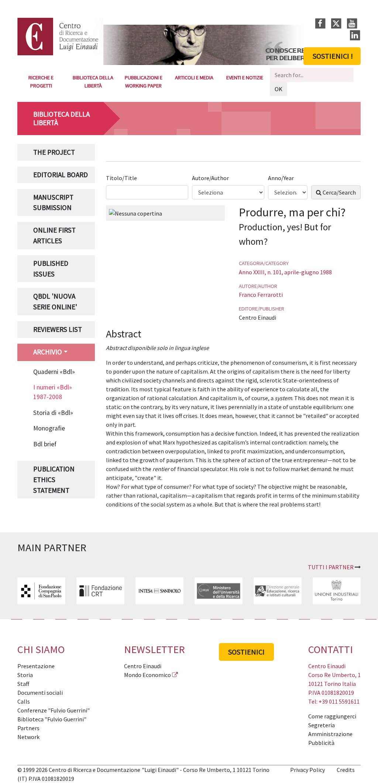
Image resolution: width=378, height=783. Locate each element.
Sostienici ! (333, 56)
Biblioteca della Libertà (93, 81)
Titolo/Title (122, 178)
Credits (346, 769)
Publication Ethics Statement (54, 479)
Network (28, 737)
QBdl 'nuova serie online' (55, 301)
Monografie (49, 428)
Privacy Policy (307, 769)
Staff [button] (23, 683)
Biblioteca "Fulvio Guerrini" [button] (51, 719)
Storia (25, 675)
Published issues (50, 268)
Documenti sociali (40, 692)
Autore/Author (211, 178)
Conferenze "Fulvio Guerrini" (53, 710)
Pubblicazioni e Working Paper (143, 81)
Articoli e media (194, 77)
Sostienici (246, 651)
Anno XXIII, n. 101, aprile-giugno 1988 (285, 272)
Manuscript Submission (53, 202)
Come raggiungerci (332, 716)
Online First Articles (54, 235)
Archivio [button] (47, 351)
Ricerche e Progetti (41, 81)
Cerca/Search (339, 192)
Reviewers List (57, 329)
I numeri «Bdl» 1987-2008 (52, 392)
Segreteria (321, 725)
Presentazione (36, 666)
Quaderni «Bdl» (54, 372)
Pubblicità (321, 742)
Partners (28, 728)
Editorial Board (60, 174)
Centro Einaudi (142, 666)
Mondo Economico (147, 675)
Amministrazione (330, 734)
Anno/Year (281, 178)
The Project (54, 152)
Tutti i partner (331, 567)
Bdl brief (44, 444)
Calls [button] (23, 701)
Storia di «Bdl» (53, 413)
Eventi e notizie (244, 77)
